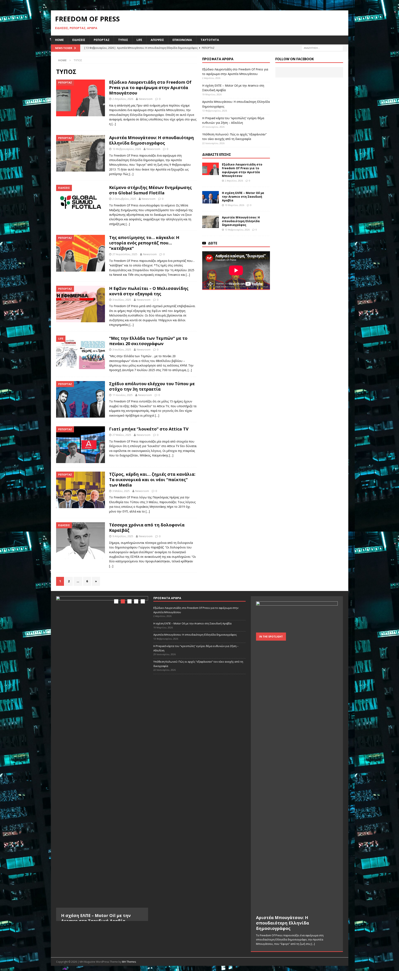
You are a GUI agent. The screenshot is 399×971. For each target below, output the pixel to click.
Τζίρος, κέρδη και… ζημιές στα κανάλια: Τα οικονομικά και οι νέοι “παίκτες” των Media (152, 479)
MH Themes (129, 962)
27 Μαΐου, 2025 (121, 435)
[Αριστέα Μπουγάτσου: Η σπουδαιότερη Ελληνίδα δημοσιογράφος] (210, 222)
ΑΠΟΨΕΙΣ (157, 40)
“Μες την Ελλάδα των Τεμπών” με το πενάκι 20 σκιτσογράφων (148, 340)
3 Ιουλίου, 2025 (121, 300)
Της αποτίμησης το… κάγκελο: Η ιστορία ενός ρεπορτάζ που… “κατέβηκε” (144, 243)
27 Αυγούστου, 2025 (124, 254)
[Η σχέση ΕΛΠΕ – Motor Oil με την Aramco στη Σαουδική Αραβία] (210, 197)
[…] (114, 124)
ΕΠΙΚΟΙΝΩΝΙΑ (182, 40)
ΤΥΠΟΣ (123, 40)
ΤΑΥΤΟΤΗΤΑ (210, 40)
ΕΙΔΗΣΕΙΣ (78, 40)
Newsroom (146, 99)
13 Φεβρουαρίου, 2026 (126, 149)
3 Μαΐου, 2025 (121, 491)
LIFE (139, 40)
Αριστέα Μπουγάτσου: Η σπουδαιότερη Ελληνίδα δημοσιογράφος (151, 140)
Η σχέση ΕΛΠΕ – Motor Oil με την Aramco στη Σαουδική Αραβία (243, 196)
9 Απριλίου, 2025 (122, 536)
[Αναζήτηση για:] (322, 48)
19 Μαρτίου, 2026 (234, 205)
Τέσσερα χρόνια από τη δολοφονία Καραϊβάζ (147, 527)
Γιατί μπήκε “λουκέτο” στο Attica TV (148, 429)
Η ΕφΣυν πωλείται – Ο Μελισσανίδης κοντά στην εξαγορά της (148, 291)
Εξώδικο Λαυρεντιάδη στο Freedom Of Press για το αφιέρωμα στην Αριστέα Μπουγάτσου (150, 87)
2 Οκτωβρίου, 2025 (124, 199)
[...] (71, 936)
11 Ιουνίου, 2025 (122, 395)
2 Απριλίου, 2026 (122, 99)
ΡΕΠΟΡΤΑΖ (102, 40)
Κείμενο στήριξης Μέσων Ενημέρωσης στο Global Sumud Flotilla (150, 190)
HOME (59, 40)
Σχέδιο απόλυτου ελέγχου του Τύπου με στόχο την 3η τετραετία (152, 386)
